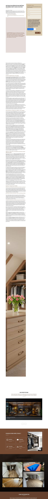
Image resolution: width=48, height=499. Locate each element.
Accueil (19, 1)
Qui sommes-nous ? (24, 1)
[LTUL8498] (33, 466)
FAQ (7, 16)
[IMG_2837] (12, 482)
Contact (40, 1)
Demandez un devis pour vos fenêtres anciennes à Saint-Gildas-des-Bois (15, 15)
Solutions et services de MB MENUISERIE (11, 14)
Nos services (30, 1)
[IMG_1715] (33, 479)
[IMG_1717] (12, 470)
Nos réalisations (35, 1)
